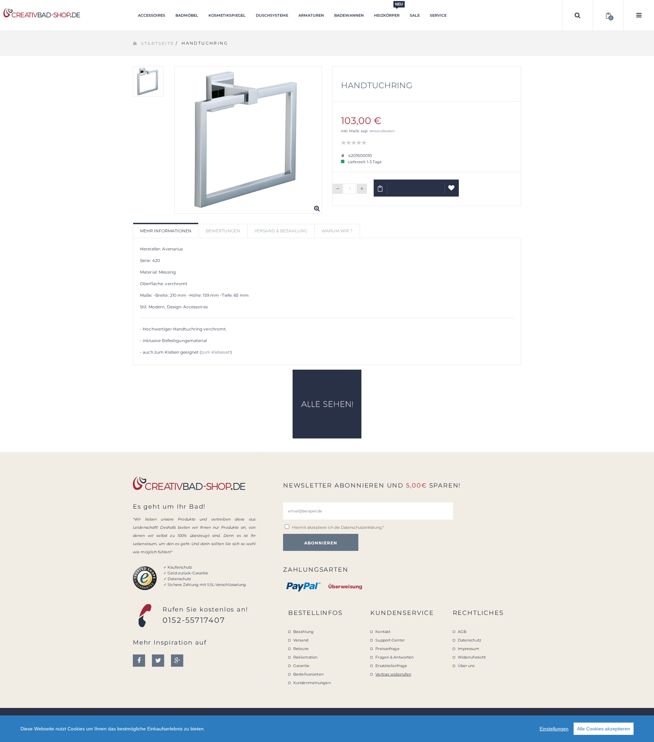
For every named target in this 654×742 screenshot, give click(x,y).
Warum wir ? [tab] (337, 230)
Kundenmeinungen (312, 682)
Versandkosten (382, 131)
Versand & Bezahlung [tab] (280, 230)
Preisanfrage (387, 648)
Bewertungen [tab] (223, 230)
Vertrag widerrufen (393, 674)
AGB (462, 631)
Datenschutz (469, 640)
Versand (300, 640)
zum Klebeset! (216, 352)
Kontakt (382, 631)
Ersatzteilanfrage (391, 665)
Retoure (301, 648)
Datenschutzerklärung (361, 527)
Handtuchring (376, 85)
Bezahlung (303, 631)
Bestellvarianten (308, 674)
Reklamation (305, 657)
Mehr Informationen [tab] (165, 230)
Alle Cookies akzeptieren (603, 728)
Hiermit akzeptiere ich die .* (338, 527)
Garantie (301, 665)
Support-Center (390, 640)
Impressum (468, 648)
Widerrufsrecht (472, 657)
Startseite (157, 43)
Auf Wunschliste (452, 188)
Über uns (466, 665)
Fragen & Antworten (394, 657)
